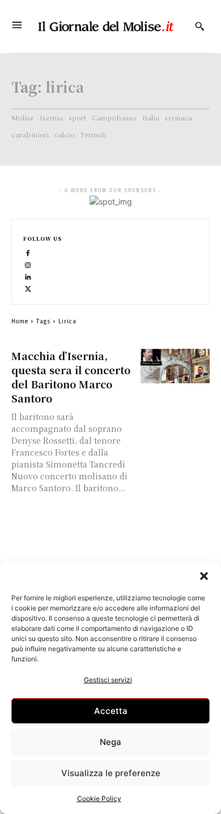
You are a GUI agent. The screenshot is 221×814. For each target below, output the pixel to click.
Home (19, 321)
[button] (204, 576)
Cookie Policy (99, 798)
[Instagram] (28, 264)
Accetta (111, 710)
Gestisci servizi (108, 680)
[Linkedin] (28, 276)
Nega (110, 742)
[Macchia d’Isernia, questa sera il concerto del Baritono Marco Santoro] (175, 366)
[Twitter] (28, 288)
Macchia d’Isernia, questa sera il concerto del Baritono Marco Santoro (70, 376)
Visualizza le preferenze (110, 773)
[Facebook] (28, 252)
